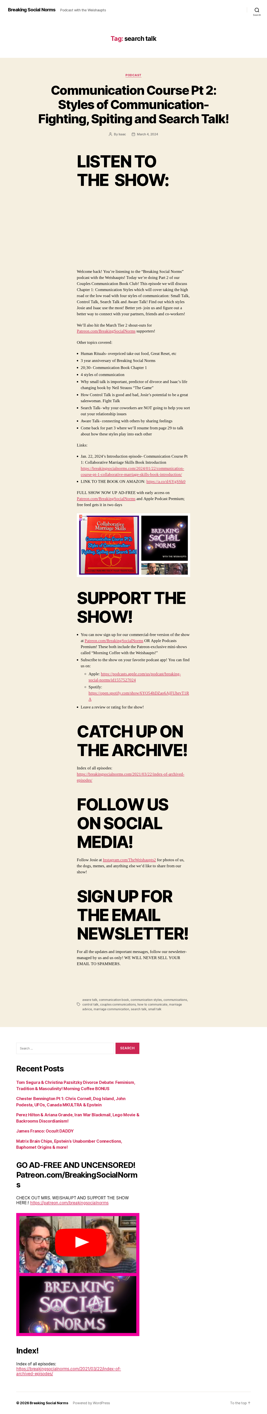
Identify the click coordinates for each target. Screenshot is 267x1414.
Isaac (122, 134)
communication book (114, 1000)
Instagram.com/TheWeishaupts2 (129, 860)
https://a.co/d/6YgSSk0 (165, 481)
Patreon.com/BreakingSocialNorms (106, 331)
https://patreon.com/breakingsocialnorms (69, 1202)
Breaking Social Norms (32, 9)
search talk (138, 1009)
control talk (90, 1004)
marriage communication (111, 1009)
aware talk (89, 1000)
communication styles (146, 1000)
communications (175, 1000)
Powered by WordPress (91, 1403)
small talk (154, 1009)
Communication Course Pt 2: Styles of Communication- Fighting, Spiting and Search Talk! (133, 104)
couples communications (118, 1004)
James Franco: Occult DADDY (45, 1131)
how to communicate (152, 1004)
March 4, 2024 (147, 134)
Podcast (133, 75)
